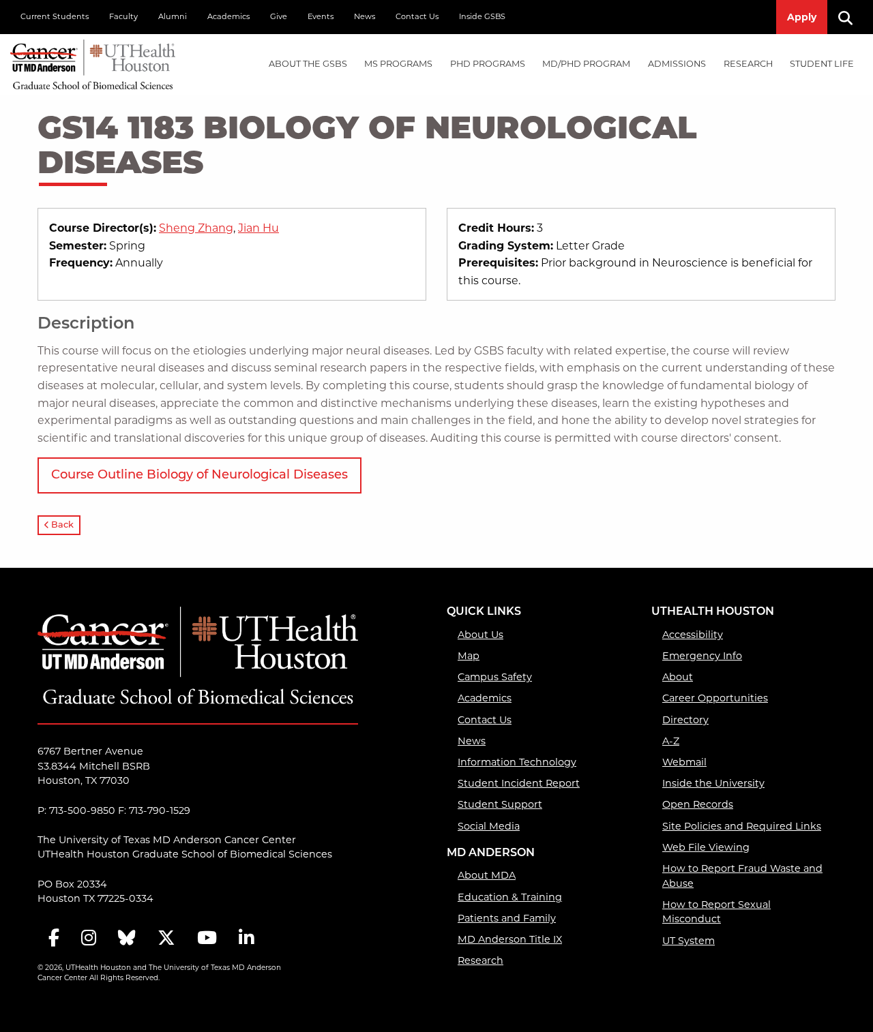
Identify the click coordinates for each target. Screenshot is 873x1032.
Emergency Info (702, 656)
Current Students (54, 16)
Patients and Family (507, 918)
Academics (228, 16)
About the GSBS (308, 64)
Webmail (684, 762)
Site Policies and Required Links (741, 826)
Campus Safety (495, 677)
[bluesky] (127, 939)
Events (321, 16)
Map (468, 656)
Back (61, 525)
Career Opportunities (715, 698)
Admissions (677, 64)
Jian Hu (258, 228)
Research (748, 64)
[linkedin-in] (246, 939)
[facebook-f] (53, 939)
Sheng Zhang (196, 228)
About (677, 677)
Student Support (500, 804)
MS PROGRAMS (398, 64)
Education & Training (510, 897)
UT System (688, 941)
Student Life (822, 64)
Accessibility (692, 634)
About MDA (487, 875)
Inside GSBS (482, 16)
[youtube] (207, 939)
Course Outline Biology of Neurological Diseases (199, 476)
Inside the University (713, 783)
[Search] (850, 17)
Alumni (172, 16)
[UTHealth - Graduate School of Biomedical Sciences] (92, 61)
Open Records (697, 804)
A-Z (670, 741)
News (364, 16)
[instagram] (88, 939)
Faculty (123, 16)
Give (278, 16)
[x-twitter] (166, 939)
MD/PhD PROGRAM (586, 64)
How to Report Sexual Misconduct (716, 912)
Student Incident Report (519, 783)
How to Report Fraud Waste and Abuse (742, 876)
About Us (480, 634)
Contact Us (417, 16)
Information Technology (517, 762)
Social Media (489, 826)
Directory (685, 720)
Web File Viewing (706, 847)
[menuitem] (308, 64)
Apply (801, 17)
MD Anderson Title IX (510, 939)
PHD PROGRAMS (487, 64)
